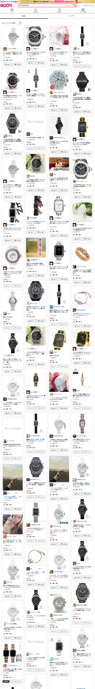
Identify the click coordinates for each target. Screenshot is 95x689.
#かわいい (83, 315)
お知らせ (59, 10)
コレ (8, 64)
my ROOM (83, 10)
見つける (36, 10)
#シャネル (8, 496)
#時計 (13, 496)
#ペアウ (14, 498)
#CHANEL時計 (31, 137)
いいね (18, 64)
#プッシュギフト (61, 531)
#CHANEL (9, 317)
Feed (12, 10)
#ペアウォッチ (34, 574)
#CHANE (87, 485)
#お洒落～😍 (40, 137)
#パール (82, 313)
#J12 (30, 617)
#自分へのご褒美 (78, 485)
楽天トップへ (89, 5)
